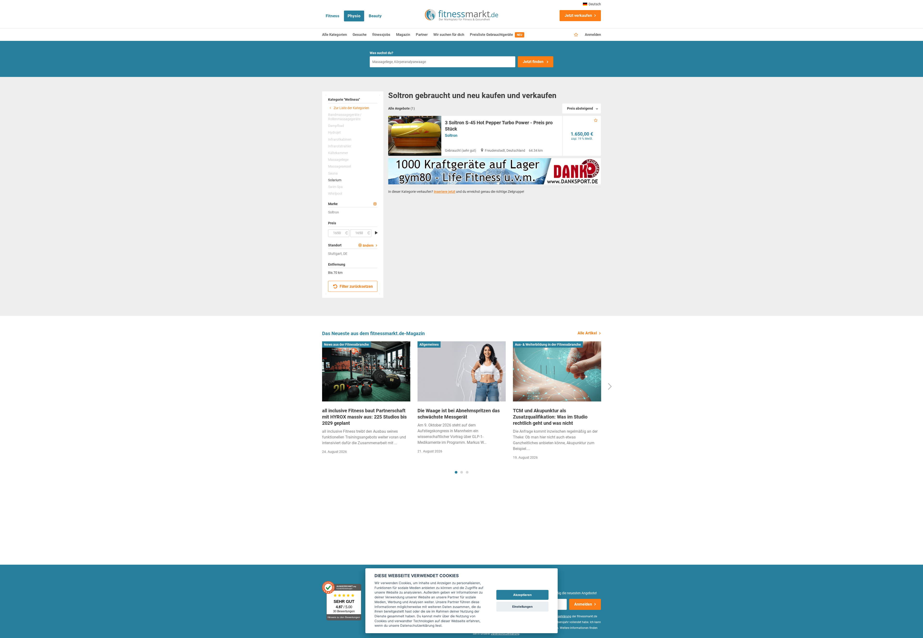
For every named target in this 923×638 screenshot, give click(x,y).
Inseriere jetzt (444, 192)
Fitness (332, 15)
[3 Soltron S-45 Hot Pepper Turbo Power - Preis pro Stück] (414, 136)
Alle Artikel (587, 333)
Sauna (333, 173)
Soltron (451, 135)
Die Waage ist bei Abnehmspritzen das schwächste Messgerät (459, 414)
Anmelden (593, 34)
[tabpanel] (366, 399)
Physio (354, 15)
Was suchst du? (381, 53)
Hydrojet (334, 132)
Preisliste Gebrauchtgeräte (496, 34)
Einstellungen (522, 606)
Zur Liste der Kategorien (351, 108)
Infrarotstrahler (339, 146)
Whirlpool (335, 193)
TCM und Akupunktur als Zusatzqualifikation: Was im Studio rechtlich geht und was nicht (550, 417)
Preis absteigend (580, 108)
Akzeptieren (522, 595)
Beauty (375, 15)
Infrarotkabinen (339, 139)
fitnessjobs (381, 34)
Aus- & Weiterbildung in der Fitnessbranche (548, 344)
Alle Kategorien (334, 34)
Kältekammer (338, 153)
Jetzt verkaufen (578, 15)
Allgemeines (429, 344)
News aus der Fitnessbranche (346, 344)
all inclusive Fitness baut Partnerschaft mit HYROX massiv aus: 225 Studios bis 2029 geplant (364, 417)
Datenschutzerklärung (505, 633)
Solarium (334, 180)
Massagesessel (339, 166)
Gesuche (360, 34)
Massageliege (338, 160)
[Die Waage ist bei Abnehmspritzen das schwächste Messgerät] (462, 371)
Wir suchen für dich (448, 34)
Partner (422, 34)
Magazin (403, 34)
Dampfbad (336, 126)
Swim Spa (335, 187)
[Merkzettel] (576, 35)
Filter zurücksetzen (356, 286)
